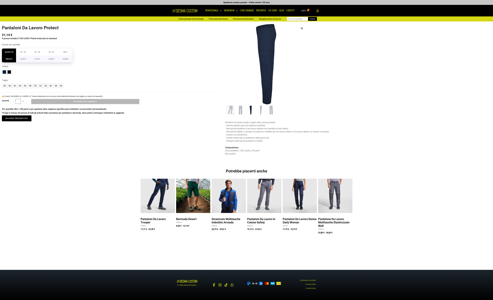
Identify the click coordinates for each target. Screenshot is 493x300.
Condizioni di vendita (308, 280)
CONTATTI (291, 10)
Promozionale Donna (218, 19)
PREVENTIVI (261, 10)
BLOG (282, 10)
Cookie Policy (311, 288)
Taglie (5, 80)
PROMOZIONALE (212, 10)
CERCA (312, 19)
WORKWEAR (229, 10)
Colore (5, 66)
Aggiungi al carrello (85, 101)
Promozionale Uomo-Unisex (191, 19)
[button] (317, 11)
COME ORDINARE (247, 10)
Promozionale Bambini (243, 19)
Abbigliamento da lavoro (270, 19)
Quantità (5, 101)
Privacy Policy (310, 284)
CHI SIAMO (272, 10)
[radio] (4, 72)
